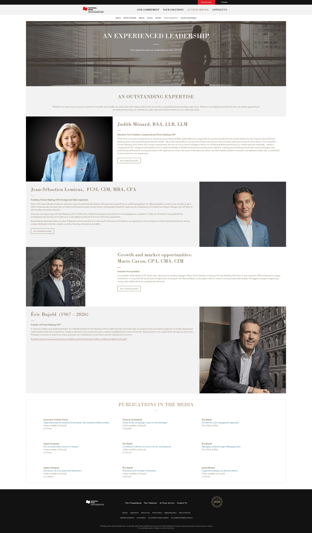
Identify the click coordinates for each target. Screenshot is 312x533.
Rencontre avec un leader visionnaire (139, 470)
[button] (194, 1)
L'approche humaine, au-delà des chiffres (220, 470)
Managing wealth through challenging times (221, 446)
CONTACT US (219, 10)
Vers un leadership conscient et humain (61, 446)
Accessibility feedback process (182, 518)
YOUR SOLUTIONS (173, 10)
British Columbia (130, 18)
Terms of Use (145, 513)
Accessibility (141, 518)
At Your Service (167, 503)
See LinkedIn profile (129, 160)
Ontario (150, 18)
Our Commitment (133, 503)
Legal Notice (134, 513)
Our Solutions (150, 503)
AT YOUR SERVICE (198, 10)
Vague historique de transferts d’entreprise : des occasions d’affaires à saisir (76, 422)
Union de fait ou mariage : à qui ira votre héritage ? (145, 422)
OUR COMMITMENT (148, 10)
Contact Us (182, 503)
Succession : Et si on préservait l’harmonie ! (63, 470)
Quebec (158, 18)
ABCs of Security (184, 513)
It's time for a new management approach (220, 422)
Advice (118, 18)
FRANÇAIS (224, 2)
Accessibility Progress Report (158, 518)
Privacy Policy (157, 513)
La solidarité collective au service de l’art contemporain (147, 446)
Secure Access (206, 2)
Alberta (141, 18)
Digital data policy (170, 513)
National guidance (171, 18)
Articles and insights (188, 18)
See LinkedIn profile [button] (42, 231)
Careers (125, 513)
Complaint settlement (127, 518)
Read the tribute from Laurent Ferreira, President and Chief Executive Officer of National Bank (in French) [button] (79, 339)
